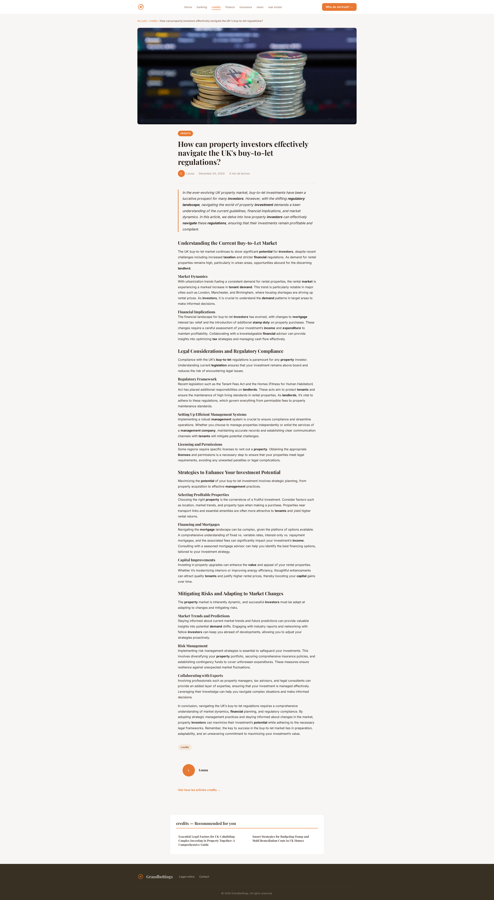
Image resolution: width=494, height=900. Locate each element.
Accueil (141, 20)
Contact (204, 876)
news (260, 6)
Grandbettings (159, 876)
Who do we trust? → (339, 6)
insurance (245, 6)
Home (188, 6)
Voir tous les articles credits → (199, 790)
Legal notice (187, 876)
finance (230, 6)
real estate (275, 6)
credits (216, 6)
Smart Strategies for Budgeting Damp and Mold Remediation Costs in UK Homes (280, 838)
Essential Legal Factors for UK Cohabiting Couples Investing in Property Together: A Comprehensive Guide (206, 841)
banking (202, 6)
